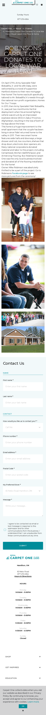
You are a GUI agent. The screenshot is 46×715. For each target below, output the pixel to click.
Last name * (8, 396)
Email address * (9, 452)
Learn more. (33, 702)
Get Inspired (12, 667)
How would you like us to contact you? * (20, 421)
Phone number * (10, 436)
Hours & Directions (23, 576)
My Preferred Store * (11, 485)
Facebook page (20, 173)
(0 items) (42, 5)
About (18, 28)
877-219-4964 (23, 19)
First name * (8, 380)
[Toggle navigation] (3, 4)
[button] (32, 5)
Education (11, 678)
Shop (8, 657)
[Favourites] (37, 5)
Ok (23, 706)
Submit (22, 546)
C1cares (28, 28)
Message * (7, 500)
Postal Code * (8, 468)
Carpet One (6, 28)
